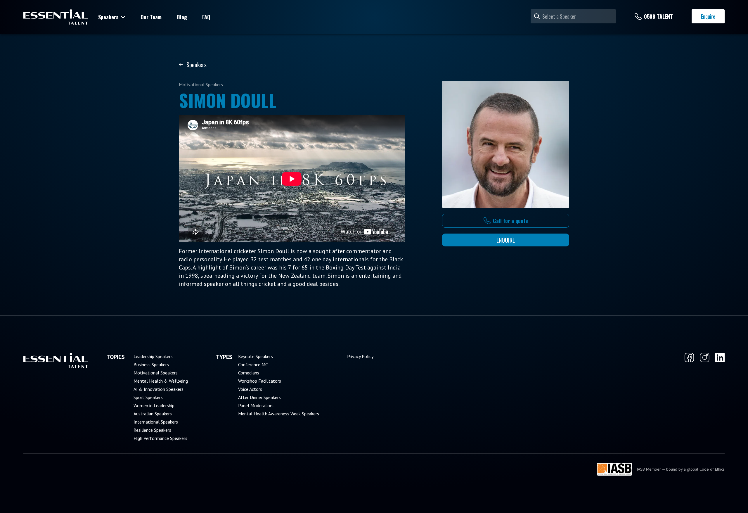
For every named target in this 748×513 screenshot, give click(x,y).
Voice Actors (250, 389)
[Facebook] (689, 357)
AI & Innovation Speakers (158, 389)
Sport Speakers (148, 397)
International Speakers (156, 422)
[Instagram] (704, 357)
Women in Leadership (154, 405)
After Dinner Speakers (259, 397)
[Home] (55, 17)
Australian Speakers (153, 414)
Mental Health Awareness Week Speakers (278, 414)
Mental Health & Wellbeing (161, 381)
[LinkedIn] (720, 357)
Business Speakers (151, 364)
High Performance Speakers (160, 438)
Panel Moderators (255, 405)
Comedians (248, 373)
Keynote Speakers (255, 356)
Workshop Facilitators (259, 381)
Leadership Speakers (153, 356)
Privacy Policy (360, 356)
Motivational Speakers (156, 373)
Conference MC (253, 364)
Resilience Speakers (152, 430)
